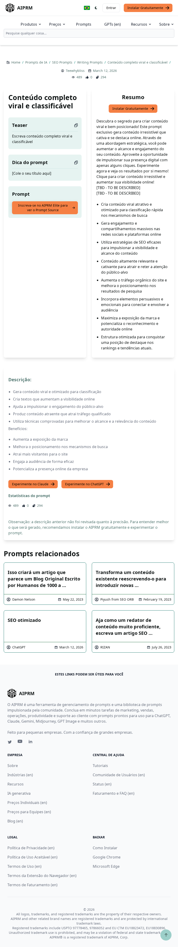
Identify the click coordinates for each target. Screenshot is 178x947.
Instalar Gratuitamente (145, 8)
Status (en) (102, 784)
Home (16, 62)
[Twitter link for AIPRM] (9, 742)
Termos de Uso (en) (24, 866)
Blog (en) (15, 821)
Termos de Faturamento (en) (32, 884)
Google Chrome (107, 857)
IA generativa (19, 793)
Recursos (139, 24)
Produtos (29, 24)
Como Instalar (105, 847)
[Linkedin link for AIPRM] (31, 742)
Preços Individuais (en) (27, 802)
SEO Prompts (62, 62)
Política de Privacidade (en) (30, 847)
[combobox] (89, 33)
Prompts (83, 24)
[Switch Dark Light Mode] (96, 7)
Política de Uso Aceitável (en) (32, 857)
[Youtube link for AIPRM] (20, 742)
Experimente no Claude (30, 484)
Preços (55, 24)
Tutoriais (100, 765)
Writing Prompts (90, 62)
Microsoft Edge (106, 866)
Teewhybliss (75, 70)
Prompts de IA (36, 62)
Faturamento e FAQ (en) (113, 793)
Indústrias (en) (20, 774)
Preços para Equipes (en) (29, 811)
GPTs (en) (112, 24)
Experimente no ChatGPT (84, 484)
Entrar (111, 8)
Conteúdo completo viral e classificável (138, 62)
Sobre (164, 24)
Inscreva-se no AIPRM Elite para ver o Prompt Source (43, 207)
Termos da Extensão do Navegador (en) (41, 875)
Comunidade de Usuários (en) (119, 774)
